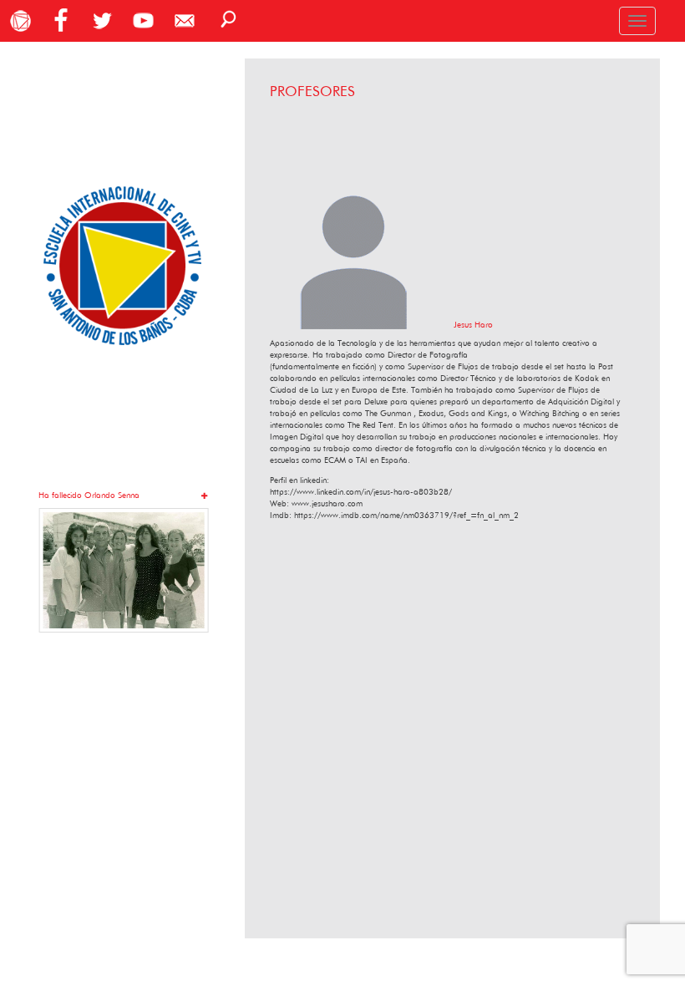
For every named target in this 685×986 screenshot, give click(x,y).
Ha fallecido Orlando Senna (89, 495)
